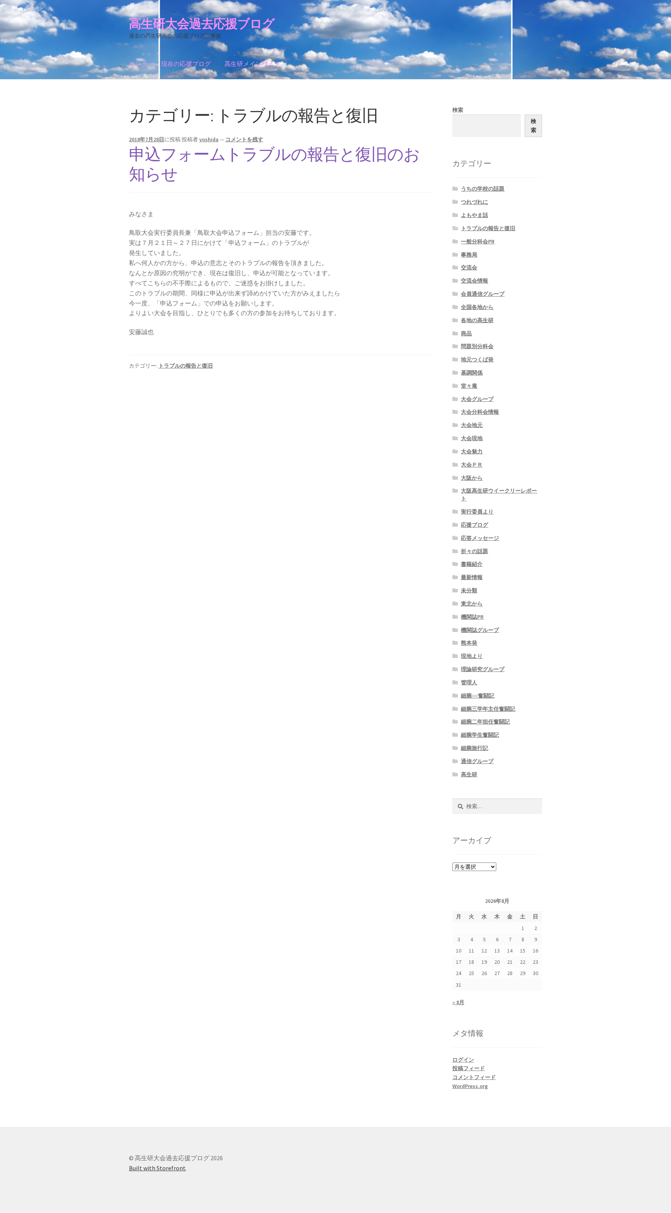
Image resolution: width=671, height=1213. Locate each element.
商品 (466, 333)
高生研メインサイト (252, 64)
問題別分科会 (477, 346)
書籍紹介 (472, 564)
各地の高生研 (477, 320)
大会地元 (472, 425)
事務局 (469, 254)
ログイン (463, 1059)
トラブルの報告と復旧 (185, 365)
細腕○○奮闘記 (477, 695)
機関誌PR (472, 616)
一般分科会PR (477, 241)
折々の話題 (474, 551)
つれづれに (474, 201)
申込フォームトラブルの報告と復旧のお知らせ (274, 164)
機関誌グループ (480, 629)
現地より (472, 655)
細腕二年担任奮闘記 (485, 721)
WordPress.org (470, 1086)
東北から (472, 603)
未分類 (469, 590)
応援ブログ (474, 524)
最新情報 (472, 577)
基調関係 (472, 372)
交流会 (469, 267)
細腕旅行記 (474, 747)
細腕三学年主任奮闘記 (488, 708)
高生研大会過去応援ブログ (202, 23)
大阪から (472, 477)
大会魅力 (472, 451)
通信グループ (477, 761)
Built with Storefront (157, 1168)
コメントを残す (244, 139)
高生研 (469, 774)
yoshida (209, 139)
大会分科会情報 (480, 411)
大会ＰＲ (472, 464)
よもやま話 (474, 215)
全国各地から (477, 307)
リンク (138, 64)
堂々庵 (469, 385)
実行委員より (477, 511)
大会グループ (477, 399)
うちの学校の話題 (482, 188)
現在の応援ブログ (186, 64)
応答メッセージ (480, 537)
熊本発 (469, 642)
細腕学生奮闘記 (480, 734)
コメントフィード (474, 1077)
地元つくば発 (477, 359)
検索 (457, 109)
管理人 (469, 682)
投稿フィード (468, 1068)
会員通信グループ (482, 293)
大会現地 (472, 438)
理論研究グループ (482, 669)
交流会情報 (474, 280)
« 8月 (458, 1002)
